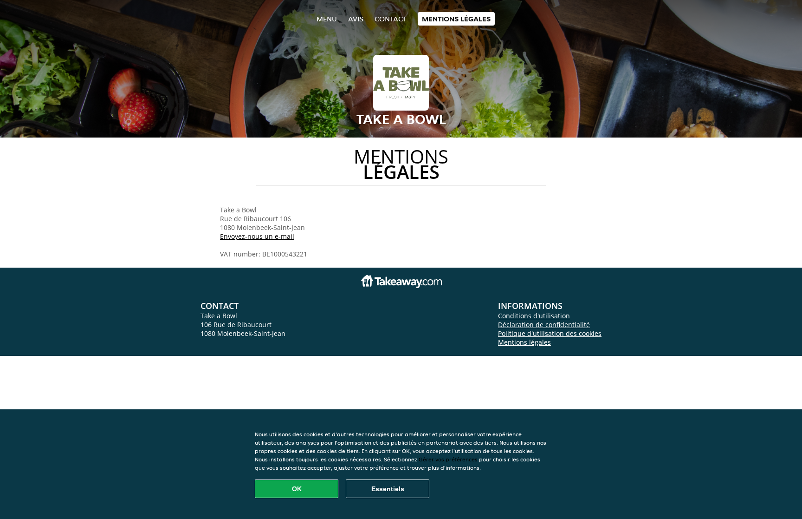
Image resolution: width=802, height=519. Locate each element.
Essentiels (387, 489)
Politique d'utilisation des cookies (550, 333)
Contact (391, 19)
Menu (327, 19)
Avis (355, 19)
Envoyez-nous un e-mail (257, 236)
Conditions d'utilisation (534, 315)
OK (297, 489)
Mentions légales (456, 19)
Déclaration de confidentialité (544, 324)
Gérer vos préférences (448, 459)
